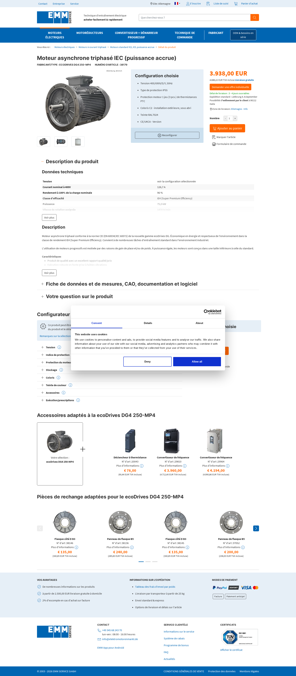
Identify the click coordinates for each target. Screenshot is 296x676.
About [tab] (199, 323)
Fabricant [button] (215, 33)
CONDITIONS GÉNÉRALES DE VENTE (184, 671)
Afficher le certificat (231, 650)
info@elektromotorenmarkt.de (120, 639)
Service (74, 3)
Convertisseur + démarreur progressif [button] (136, 35)
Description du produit (72, 161)
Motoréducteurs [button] (89, 33)
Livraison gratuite (244, 80)
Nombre (214, 118)
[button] (177, 3)
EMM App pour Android (110, 647)
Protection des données (222, 671)
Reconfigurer (169, 135)
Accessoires (52, 392)
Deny (147, 361)
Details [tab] (148, 323)
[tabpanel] (130, 451)
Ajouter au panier (229, 128)
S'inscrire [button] (195, 3)
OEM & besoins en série (243, 35)
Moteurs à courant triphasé (92, 47)
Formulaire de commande (231, 144)
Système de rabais (174, 638)
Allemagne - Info (239, 108)
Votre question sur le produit (79, 296)
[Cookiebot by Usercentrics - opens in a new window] (206, 312)
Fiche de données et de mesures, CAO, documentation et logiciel (122, 284)
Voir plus (49, 217)
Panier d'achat (249, 3)
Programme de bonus (176, 645)
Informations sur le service (179, 631)
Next (256, 528)
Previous (40, 528)
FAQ (166, 652)
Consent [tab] (96, 323)
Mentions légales (249, 671)
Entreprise (59, 3)
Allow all (197, 361)
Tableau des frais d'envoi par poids (155, 586)
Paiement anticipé (235, 596)
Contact (42, 3)
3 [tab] (154, 561)
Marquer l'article (226, 137)
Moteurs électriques (64, 47)
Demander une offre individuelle (230, 87)
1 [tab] (141, 561)
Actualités (169, 659)
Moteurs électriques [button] (54, 35)
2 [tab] (148, 561)
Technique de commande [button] (185, 35)
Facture (218, 596)
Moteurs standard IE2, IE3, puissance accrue (132, 47)
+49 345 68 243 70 (112, 630)
